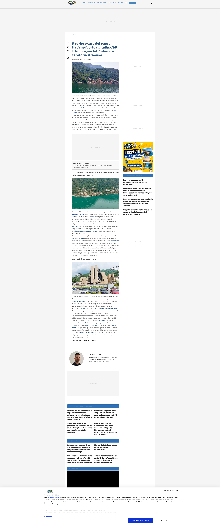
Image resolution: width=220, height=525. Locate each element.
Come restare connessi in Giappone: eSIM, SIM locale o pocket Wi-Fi (135, 182)
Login (132, 3)
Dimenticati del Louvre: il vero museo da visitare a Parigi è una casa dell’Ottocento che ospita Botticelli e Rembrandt (79, 459)
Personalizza (165, 520)
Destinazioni (91, 3)
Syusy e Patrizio (112, 3)
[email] (68, 54)
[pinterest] (68, 50)
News (84, 3)
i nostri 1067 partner (53, 497)
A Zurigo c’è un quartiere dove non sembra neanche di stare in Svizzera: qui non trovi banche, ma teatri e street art (137, 191)
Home (69, 35)
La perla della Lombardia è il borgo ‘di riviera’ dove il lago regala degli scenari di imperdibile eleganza (106, 459)
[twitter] (68, 46)
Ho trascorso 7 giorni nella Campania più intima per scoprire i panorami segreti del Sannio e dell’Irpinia (105, 413)
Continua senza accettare (171, 490)
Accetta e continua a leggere (140, 520)
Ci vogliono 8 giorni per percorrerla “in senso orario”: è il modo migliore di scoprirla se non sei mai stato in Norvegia (79, 427)
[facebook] (68, 43)
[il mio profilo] (126, 3)
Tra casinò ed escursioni (81, 167)
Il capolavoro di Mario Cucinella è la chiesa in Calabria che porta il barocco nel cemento (137, 212)
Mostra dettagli (48, 516)
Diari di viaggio (101, 3)
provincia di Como (78, 214)
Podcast (120, 3)
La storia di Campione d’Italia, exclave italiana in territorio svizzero (93, 165)
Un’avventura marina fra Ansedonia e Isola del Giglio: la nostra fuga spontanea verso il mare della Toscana (138, 202)
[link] (68, 58)
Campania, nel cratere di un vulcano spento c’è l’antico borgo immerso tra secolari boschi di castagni (78, 448)
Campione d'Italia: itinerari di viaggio (84, 341)
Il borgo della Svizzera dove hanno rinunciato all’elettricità (105, 447)
